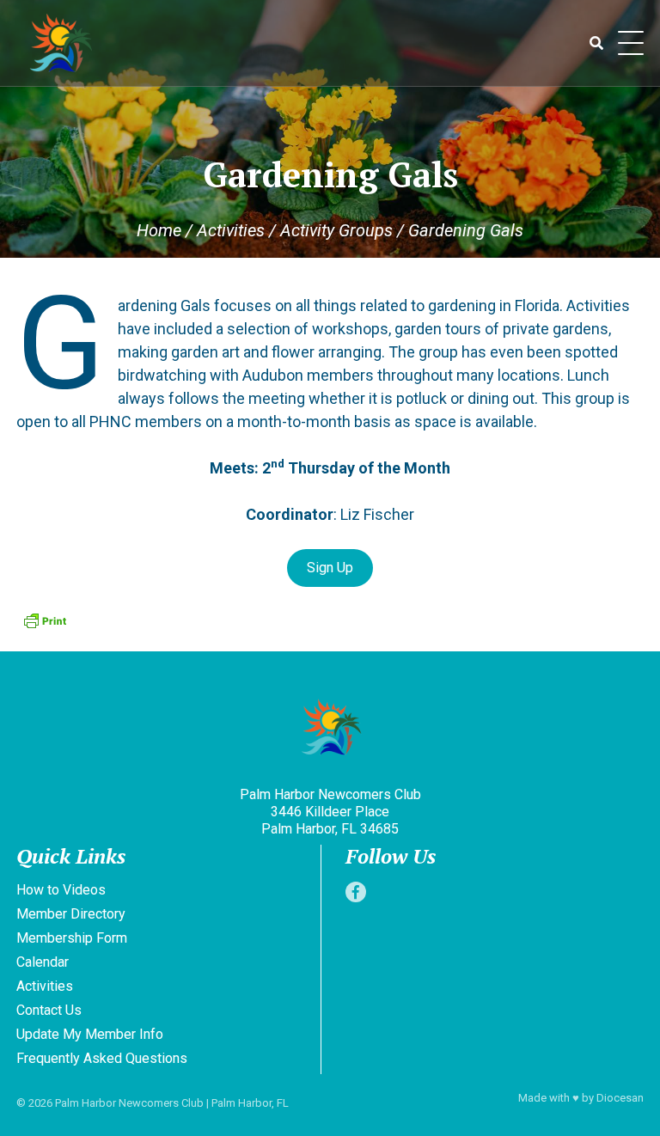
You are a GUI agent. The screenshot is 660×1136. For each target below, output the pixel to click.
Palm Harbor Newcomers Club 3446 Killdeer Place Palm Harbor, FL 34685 (330, 811)
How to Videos (61, 890)
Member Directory (70, 914)
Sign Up (330, 567)
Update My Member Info (89, 1034)
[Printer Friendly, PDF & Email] (44, 620)
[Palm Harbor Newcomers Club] (330, 729)
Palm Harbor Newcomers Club (129, 1102)
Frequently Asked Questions (101, 1058)
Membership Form (71, 938)
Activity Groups (336, 230)
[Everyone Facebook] (355, 892)
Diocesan (620, 1097)
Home (159, 230)
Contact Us (49, 1010)
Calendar (42, 962)
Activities (231, 230)
